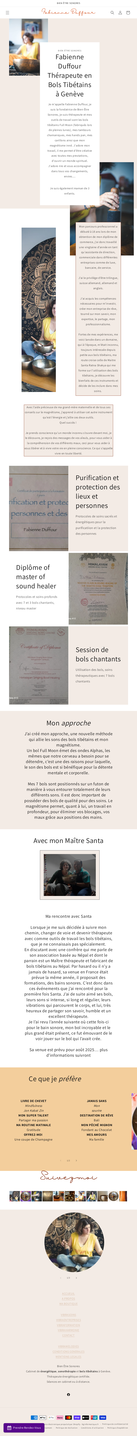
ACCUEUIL (68, 1293)
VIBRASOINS (68, 1315)
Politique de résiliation (67, 1428)
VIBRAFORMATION (68, 1325)
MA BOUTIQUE (68, 1304)
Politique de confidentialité (115, 1424)
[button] (7, 13)
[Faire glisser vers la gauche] (61, 1160)
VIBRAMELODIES (68, 1346)
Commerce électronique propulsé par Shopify (59, 1424)
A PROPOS (68, 1298)
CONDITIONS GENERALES (69, 1351)
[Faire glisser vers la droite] (76, 1160)
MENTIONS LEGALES (68, 1357)
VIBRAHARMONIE (68, 1330)
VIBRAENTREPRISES (68, 1320)
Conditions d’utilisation (92, 1428)
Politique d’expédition (117, 1428)
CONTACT (68, 1335)
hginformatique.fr (90, 1424)
